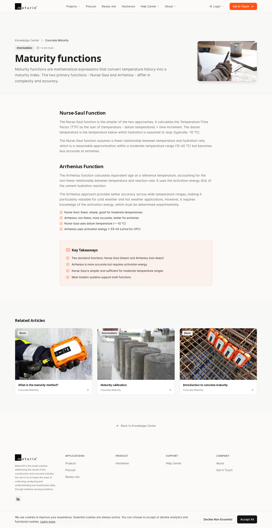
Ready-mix (109, 6)
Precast (91, 6)
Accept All (247, 519)
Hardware (128, 6)
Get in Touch (241, 6)
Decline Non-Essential (218, 519)
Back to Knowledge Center (138, 425)
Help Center (148, 6)
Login (216, 6)
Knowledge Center (27, 40)
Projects (71, 6)
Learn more (47, 521)
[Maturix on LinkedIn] (18, 499)
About (169, 6)
